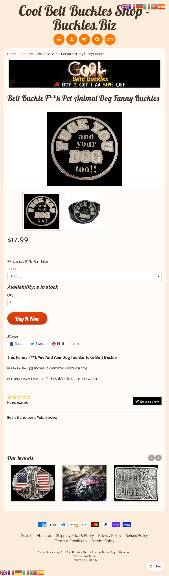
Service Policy (103, 541)
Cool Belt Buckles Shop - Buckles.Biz (84, 17)
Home (11, 54)
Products (27, 54)
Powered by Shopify (84, 560)
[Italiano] (26, 572)
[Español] (41, 572)
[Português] (33, 572)
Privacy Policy (109, 536)
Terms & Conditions (71, 541)
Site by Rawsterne (84, 556)
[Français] (11, 572)
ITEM (11, 269)
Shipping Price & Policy (75, 536)
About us (44, 536)
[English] (3, 572)
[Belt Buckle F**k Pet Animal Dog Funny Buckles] (41, 211)
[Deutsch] (18, 572)
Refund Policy (137, 536)
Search (26, 536)
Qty (10, 295)
